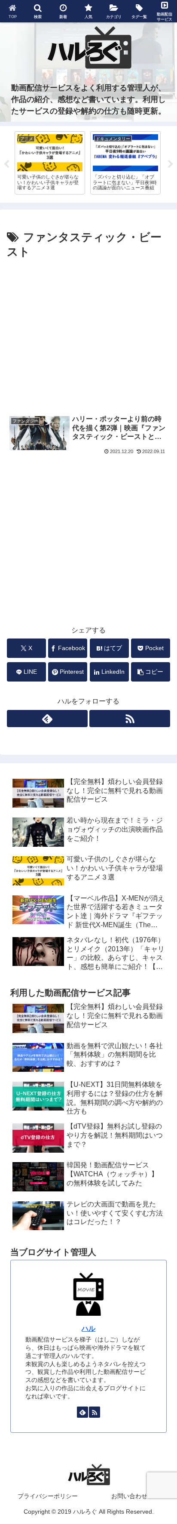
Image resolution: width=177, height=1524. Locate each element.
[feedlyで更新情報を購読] (47, 718)
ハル (88, 1328)
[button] (150, 672)
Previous (6, 164)
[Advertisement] (88, 334)
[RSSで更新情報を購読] (129, 718)
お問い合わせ (129, 1496)
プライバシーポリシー (48, 1496)
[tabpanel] (50, 162)
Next (170, 164)
